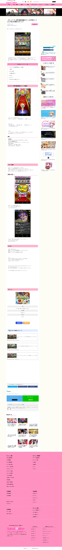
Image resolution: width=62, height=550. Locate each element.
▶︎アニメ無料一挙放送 (10, 464)
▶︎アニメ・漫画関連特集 (36, 457)
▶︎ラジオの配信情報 (9, 475)
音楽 (28, 4)
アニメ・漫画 (15, 4)
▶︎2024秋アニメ (33, 531)
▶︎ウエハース (34, 502)
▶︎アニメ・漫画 (9, 455)
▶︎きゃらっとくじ (35, 497)
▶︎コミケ (34, 466)
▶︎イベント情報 (36, 508)
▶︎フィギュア (34, 495)
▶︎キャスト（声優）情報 (10, 466)
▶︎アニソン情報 (9, 511)
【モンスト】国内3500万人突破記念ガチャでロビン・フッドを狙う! (27, 346)
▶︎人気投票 (34, 462)
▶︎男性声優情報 (9, 493)
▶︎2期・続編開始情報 (9, 457)
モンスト (11, 77)
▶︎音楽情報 (9, 509)
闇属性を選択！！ (13, 73)
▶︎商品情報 (35, 491)
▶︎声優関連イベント (35, 516)
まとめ (11, 75)
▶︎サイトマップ (45, 535)
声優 (21, 4)
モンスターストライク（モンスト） (12, 393)
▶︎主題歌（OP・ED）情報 (10, 477)
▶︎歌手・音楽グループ (10, 513)
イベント (40, 4)
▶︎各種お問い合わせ (46, 542)
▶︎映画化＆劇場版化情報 (10, 484)
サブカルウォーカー (29, 548)
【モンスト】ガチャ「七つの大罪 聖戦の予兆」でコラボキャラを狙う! (27, 337)
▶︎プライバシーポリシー (46, 533)
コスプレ (46, 4)
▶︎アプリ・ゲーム (10, 501)
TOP (9, 4)
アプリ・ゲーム (34, 4)
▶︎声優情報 (9, 491)
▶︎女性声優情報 (9, 495)
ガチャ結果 (12, 71)
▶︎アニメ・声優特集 (36, 455)
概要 (11, 69)
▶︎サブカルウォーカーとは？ (47, 531)
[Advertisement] (22, 154)
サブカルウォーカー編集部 (20, 404)
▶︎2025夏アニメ (33, 537)
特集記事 (52, 4)
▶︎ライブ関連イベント (36, 514)
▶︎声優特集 (34, 464)
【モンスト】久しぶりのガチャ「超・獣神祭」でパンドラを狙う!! (27, 356)
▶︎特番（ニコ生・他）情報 (10, 486)
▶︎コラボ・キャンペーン (10, 468)
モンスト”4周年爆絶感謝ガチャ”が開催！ (17, 67)
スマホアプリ (35, 24)
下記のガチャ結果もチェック (15, 79)
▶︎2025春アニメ (33, 535)
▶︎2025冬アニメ (33, 533)
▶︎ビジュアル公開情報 (10, 473)
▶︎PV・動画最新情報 (9, 462)
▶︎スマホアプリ (9, 503)
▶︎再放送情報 (8, 479)
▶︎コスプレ (34, 468)
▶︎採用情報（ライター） (46, 537)
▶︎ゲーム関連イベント (36, 512)
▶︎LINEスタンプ (35, 493)
